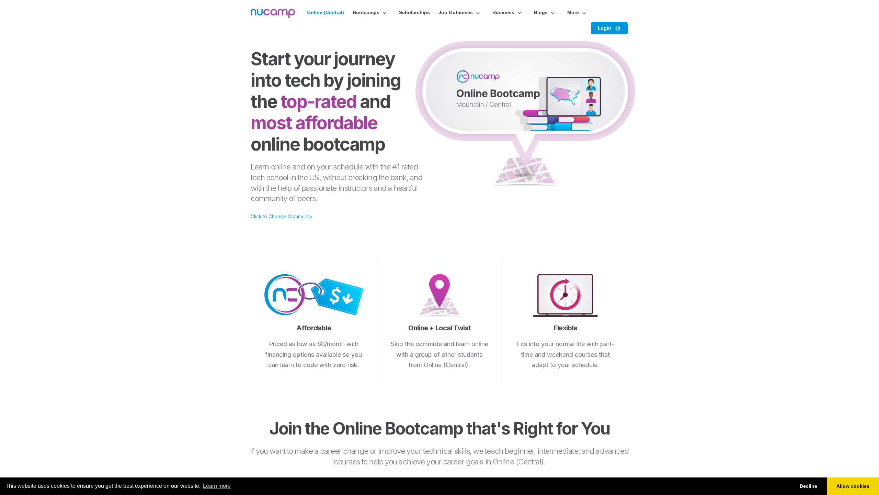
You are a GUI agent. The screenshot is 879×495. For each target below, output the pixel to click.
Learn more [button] (217, 486)
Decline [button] (808, 486)
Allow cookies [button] (852, 486)
